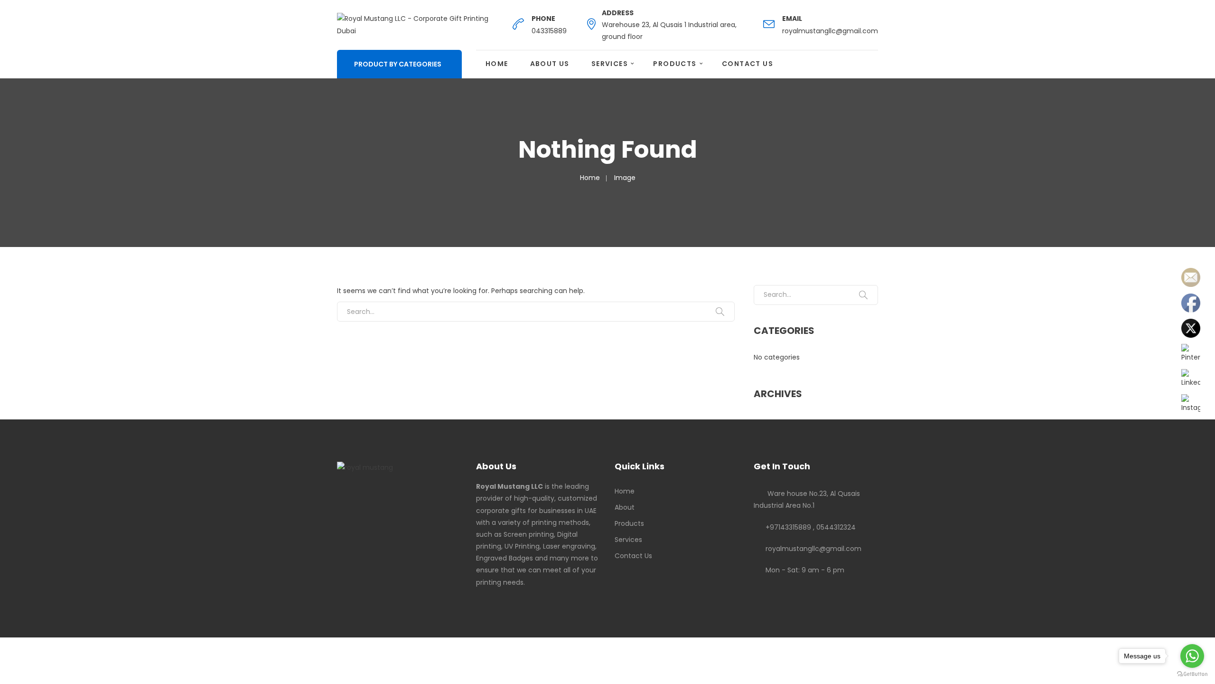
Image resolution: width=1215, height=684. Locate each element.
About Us (550, 63)
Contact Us (747, 63)
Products (674, 63)
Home (497, 63)
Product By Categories (397, 64)
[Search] (720, 311)
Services (609, 63)
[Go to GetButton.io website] (1192, 674)
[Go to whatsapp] (1192, 656)
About (625, 507)
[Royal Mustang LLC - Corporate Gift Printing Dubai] (415, 24)
